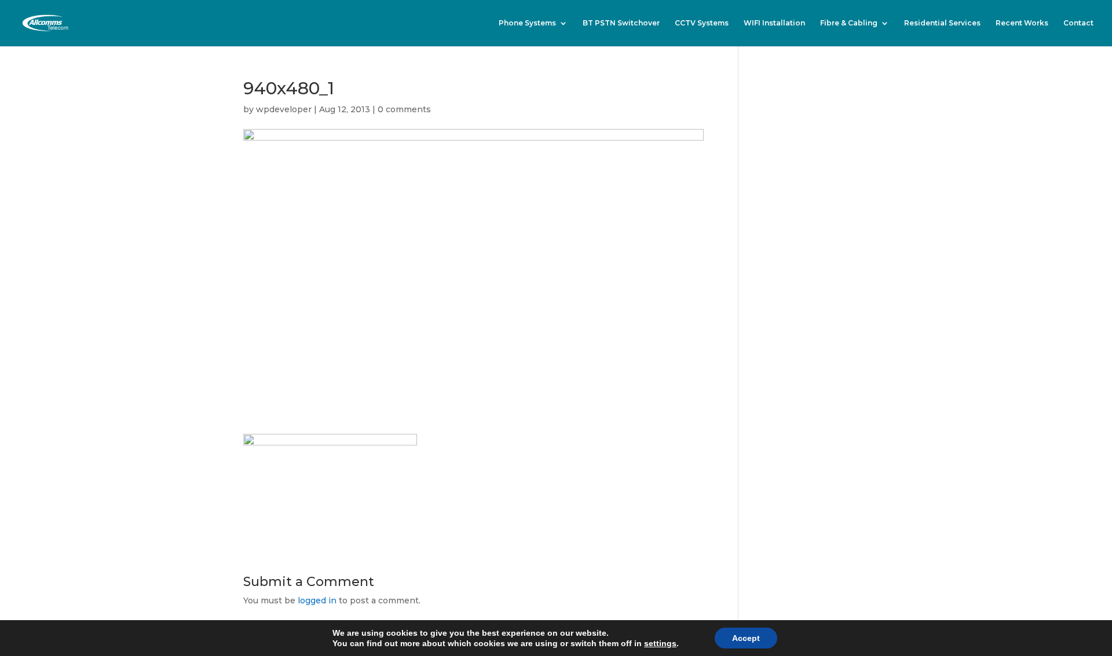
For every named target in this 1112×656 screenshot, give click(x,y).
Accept (746, 638)
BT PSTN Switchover (621, 23)
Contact (1078, 23)
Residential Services (942, 23)
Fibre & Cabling (848, 23)
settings (660, 643)
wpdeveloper (284, 109)
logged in (317, 600)
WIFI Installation (774, 23)
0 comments (404, 109)
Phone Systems (527, 23)
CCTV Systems (702, 23)
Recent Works (1022, 23)
